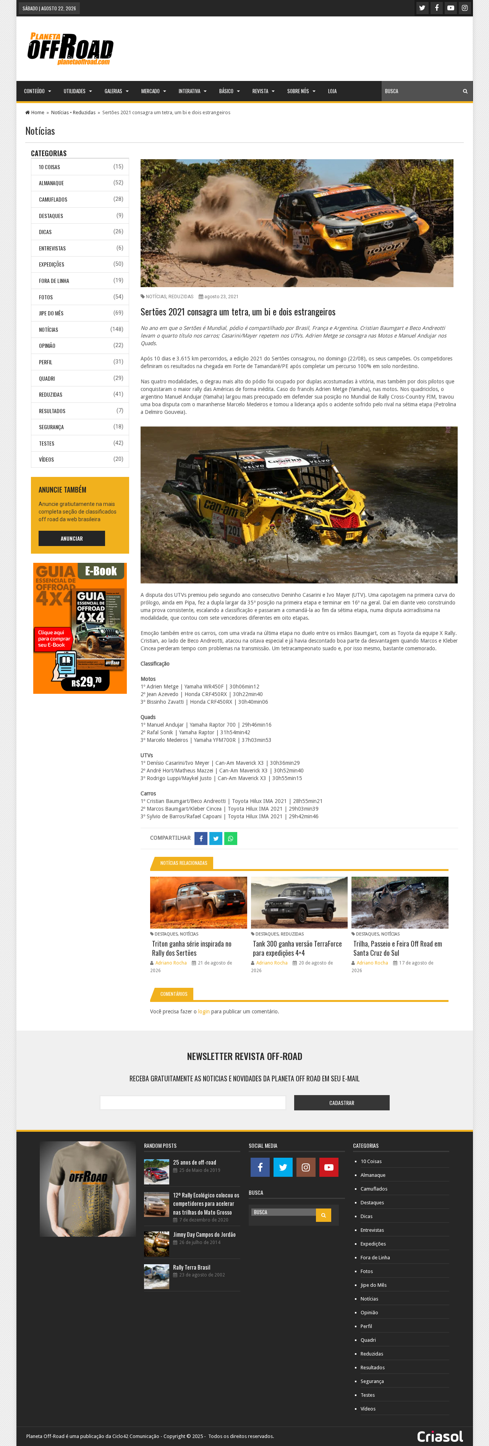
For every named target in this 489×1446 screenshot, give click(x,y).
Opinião (47, 345)
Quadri (47, 378)
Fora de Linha (54, 280)
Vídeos (46, 459)
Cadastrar (341, 1103)
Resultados (52, 411)
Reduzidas (84, 112)
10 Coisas (49, 167)
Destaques (51, 216)
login (204, 1011)
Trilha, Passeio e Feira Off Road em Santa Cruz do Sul (397, 948)
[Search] (465, 91)
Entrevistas (52, 248)
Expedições (51, 264)
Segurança (51, 427)
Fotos (46, 297)
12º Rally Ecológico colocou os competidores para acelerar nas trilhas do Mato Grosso (206, 1203)
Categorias (48, 153)
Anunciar (72, 538)
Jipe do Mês (51, 313)
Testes (46, 443)
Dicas (45, 232)
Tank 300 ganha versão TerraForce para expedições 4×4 (297, 948)
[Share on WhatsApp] (230, 838)
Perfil (45, 362)
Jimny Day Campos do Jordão (204, 1234)
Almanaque (51, 183)
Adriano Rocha (171, 963)
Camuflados (53, 199)
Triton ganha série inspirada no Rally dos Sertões (192, 948)
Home (37, 112)
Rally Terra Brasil (191, 1267)
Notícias (60, 112)
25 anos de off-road (194, 1162)
